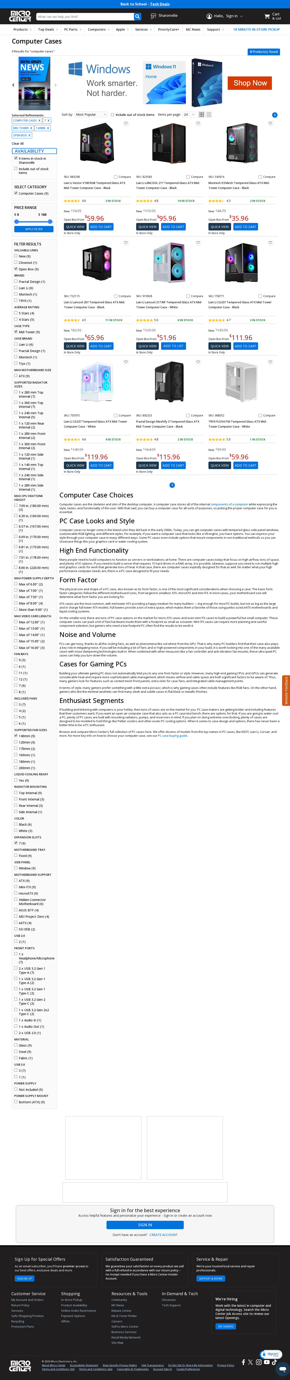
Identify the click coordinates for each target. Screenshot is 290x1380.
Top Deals (46, 29)
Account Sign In (162, 1369)
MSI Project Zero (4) (34, 917)
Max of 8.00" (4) (31, 603)
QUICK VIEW (75, 227)
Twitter (251, 1362)
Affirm (65, 1321)
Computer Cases (26, 120)
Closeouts (169, 1300)
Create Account (164, 1235)
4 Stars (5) (26, 320)
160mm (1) (27, 755)
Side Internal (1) (30, 812)
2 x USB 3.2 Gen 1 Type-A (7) (32, 970)
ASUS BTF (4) (29, 910)
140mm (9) (27, 736)
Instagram (258, 1362)
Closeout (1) (28, 263)
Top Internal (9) (30, 793)
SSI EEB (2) (27, 929)
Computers (97, 29)
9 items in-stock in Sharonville (32, 160)
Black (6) (25, 824)
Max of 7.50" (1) (31, 597)
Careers (116, 1321)
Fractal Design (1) (32, 282)
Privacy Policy (225, 1365)
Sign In (145, 1224)
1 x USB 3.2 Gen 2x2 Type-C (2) (34, 1012)
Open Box (21, 135)
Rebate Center (121, 1311)
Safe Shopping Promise (27, 1316)
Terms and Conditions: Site (58, 1369)
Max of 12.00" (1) (32, 622)
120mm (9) (27, 742)
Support (213, 29)
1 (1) (22, 1077)
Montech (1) (28, 294)
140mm (42, 128)
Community (119, 1300)
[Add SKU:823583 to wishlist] (198, 123)
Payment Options (73, 1316)
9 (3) (22, 660)
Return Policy (20, 1305)
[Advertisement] (103, 1148)
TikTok (273, 1362)
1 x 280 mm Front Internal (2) (32, 436)
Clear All (18, 144)
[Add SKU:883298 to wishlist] (126, 123)
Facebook (243, 1362)
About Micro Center (53, 1365)
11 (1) (23, 673)
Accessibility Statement (84, 1365)
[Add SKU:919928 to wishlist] (198, 242)
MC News (193, 29)
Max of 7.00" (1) (31, 591)
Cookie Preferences (188, 1369)
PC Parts (70, 29)
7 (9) (22, 686)
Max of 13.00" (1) (32, 628)
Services (141, 29)
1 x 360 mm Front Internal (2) (32, 446)
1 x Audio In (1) (30, 1020)
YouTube (266, 1362)
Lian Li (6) (26, 288)
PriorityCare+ (168, 29)
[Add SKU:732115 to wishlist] (126, 242)
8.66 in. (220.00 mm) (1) (34, 570)
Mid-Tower (22, 128)
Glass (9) (25, 1045)
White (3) (25, 831)
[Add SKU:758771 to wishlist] (270, 242)
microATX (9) (28, 893)
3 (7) (22, 704)
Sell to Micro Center (124, 1326)
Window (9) (27, 868)
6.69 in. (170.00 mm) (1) (34, 539)
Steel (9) (25, 1052)
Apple (120, 29)
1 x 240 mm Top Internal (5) (31, 415)
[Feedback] (285, 690)
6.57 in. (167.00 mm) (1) (34, 528)
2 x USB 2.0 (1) (30, 1033)
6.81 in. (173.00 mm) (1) (34, 549)
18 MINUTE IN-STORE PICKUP (256, 29)
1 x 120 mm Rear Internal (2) (31, 425)
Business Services (124, 1332)
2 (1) (22, 942)
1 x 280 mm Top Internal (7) (31, 394)
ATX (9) (24, 376)
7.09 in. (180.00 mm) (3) (34, 508)
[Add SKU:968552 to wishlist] (270, 362)
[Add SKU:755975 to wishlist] (126, 362)
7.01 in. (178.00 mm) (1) (34, 559)
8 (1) (22, 692)
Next (55, 85)
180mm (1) (27, 762)
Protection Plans (22, 1326)
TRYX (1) (25, 301)
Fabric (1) (26, 1058)
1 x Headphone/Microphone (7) (36, 958)
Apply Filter (34, 229)
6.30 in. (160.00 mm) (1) (34, 518)
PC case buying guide (172, 736)
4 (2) (22, 711)
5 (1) (22, 717)
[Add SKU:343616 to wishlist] (270, 123)
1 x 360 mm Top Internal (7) (31, 405)
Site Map (117, 1343)
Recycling (17, 1321)
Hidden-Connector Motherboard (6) (32, 902)
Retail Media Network (126, 1337)
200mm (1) (27, 768)
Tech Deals (160, 4)
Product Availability (74, 1305)
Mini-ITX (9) (27, 887)
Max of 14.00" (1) (32, 635)
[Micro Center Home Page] (20, 14)
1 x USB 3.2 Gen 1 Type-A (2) (32, 981)
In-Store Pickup (71, 1300)
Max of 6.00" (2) (31, 584)
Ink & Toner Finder (124, 1316)
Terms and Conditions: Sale (95, 1369)
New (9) (25, 256)
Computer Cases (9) (33, 193)
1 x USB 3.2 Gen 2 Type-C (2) (32, 1002)
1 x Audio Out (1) (31, 1027)
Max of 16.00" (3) (32, 648)
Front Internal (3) (31, 799)
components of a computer (229, 504)
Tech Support (171, 1305)
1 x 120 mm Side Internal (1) (31, 456)
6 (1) (22, 667)
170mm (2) (27, 749)
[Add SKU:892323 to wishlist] (198, 362)
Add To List (174, 346)
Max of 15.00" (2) (32, 641)
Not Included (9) (31, 1090)
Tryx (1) (24, 364)
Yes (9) (24, 780)
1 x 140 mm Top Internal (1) (31, 467)
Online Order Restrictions (78, 1311)
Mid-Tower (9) (29, 332)
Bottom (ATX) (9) (32, 1102)
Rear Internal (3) (31, 806)
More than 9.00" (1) (33, 610)
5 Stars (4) (26, 313)
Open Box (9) (29, 269)
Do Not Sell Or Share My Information (190, 1365)
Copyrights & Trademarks (133, 1369)
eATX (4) (25, 923)
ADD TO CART (101, 227)
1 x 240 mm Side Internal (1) (31, 477)
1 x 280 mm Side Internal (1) (31, 487)
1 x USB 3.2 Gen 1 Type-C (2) (32, 991)
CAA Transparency (152, 1365)
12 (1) (23, 679)
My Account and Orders (27, 1300)
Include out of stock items (33, 171)
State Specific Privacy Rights (120, 1365)
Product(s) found (264, 51)
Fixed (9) (25, 856)
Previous (13, 85)
